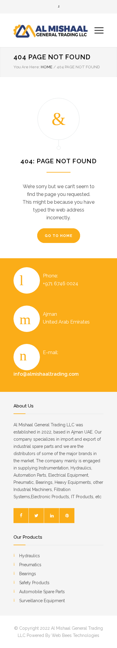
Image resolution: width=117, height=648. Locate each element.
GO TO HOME (59, 236)
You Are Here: (27, 67)
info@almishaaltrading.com (46, 374)
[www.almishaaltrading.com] (54, 30)
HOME (46, 67)
